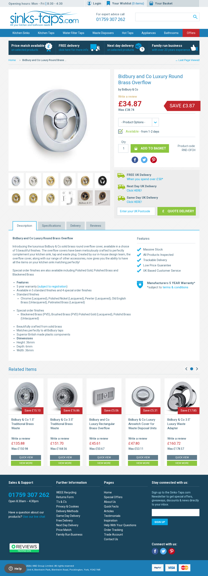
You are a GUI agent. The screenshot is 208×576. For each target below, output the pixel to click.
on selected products (27, 47)
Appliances (149, 33)
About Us (110, 501)
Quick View (26, 457)
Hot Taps (127, 33)
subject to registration (52, 286)
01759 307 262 (110, 19)
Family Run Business (69, 534)
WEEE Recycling (66, 492)
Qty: (123, 142)
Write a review (127, 96)
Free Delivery (64, 520)
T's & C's (61, 501)
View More (26, 463)
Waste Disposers (103, 33)
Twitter (163, 551)
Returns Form (65, 497)
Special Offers (113, 497)
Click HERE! (134, 190)
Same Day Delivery (68, 515)
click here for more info (73, 47)
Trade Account (113, 534)
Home (12, 60)
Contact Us (111, 539)
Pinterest (171, 551)
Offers (191, 33)
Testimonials (112, 515)
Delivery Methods (67, 511)
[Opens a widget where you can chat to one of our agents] (15, 569)
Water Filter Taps (73, 33)
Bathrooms (171, 33)
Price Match (64, 529)
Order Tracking (113, 529)
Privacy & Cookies (67, 506)
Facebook (155, 551)
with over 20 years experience (171, 47)
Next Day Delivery (67, 525)
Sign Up (159, 522)
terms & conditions (175, 287)
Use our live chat (34, 516)
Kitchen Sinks (21, 33)
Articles (109, 511)
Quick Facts (111, 506)
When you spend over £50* (145, 179)
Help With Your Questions (120, 525)
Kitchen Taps (46, 33)
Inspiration (110, 520)
